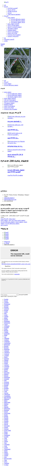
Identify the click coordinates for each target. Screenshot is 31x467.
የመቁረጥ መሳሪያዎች (13, 36)
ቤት (5, 5)
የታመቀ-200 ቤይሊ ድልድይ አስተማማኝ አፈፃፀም (16, 171)
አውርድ (10, 13)
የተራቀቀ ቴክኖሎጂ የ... (15, 121)
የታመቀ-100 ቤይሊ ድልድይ (18, 19)
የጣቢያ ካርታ (12, 219)
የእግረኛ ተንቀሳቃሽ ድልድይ (15, 27)
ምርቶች (6, 16)
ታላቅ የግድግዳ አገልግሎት (14, 14)
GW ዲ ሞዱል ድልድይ (13, 25)
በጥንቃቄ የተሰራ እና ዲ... (15, 146)
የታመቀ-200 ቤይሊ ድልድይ (18, 20)
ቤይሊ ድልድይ (11, 17)
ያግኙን (6, 41)
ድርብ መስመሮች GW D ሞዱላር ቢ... (15, 155)
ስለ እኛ (6, 6)
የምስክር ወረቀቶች (12, 11)
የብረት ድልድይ (19, 222)
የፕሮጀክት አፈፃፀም (13, 8)
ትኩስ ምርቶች (4, 219)
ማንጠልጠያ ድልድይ (13, 28)
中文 (2, 45)
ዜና (5, 38)
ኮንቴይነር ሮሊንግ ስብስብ (14, 34)
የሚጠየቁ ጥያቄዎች (9, 39)
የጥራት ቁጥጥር (11, 9)
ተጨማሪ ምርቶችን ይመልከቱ (15, 175)
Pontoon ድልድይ (12, 30)
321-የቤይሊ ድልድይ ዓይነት (18, 22)
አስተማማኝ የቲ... (13, 130)
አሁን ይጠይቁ (4, 225)
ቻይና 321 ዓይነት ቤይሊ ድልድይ (17, 220)
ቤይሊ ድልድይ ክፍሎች (13, 24)
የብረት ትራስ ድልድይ (13, 31)
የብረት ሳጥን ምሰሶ (12, 33)
